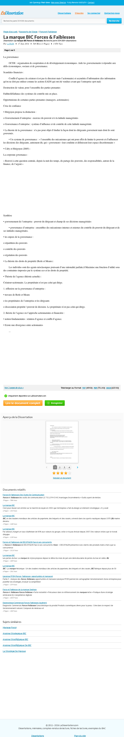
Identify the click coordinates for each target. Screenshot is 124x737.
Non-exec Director (58, 2)
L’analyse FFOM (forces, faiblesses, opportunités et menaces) (28, 576)
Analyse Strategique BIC (14, 633)
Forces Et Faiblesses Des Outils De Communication (23, 495)
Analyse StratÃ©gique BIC (15, 639)
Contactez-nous (112, 13)
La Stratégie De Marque (14, 651)
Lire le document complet (23, 403)
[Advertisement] (62, 189)
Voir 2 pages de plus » (13, 387)
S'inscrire (79, 13)
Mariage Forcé (9, 627)
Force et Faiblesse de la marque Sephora (19, 589)
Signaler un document (62, 478)
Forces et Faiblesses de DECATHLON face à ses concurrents (27, 542)
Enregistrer (56, 403)
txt (84, 387)
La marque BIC (9, 505)
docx (108, 387)
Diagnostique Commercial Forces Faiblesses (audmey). (25, 602)
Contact (91, 2)
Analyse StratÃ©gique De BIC (17, 645)
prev (46, 467)
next (77, 467)
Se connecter (93, 13)
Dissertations (64, 13)
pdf (95, 387)
